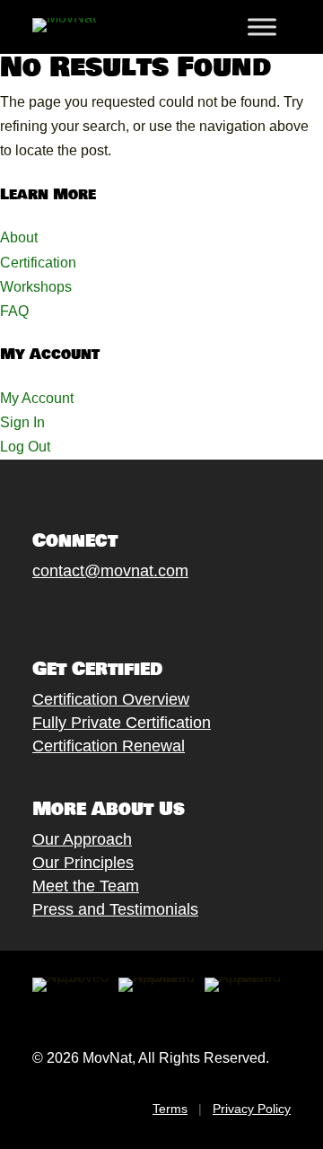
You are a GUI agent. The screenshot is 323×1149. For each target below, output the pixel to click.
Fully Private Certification (121, 723)
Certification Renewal (108, 746)
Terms (170, 1108)
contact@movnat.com (110, 571)
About (19, 237)
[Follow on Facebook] (24, 612)
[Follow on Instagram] (96, 612)
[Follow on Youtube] (132, 612)
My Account (37, 398)
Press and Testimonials (115, 909)
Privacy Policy (252, 1108)
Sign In (22, 422)
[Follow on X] (60, 612)
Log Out (25, 446)
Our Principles (83, 863)
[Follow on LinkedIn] (167, 612)
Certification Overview (110, 699)
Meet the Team (85, 886)
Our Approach (82, 839)
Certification (38, 262)
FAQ (14, 311)
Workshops (36, 286)
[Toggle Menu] (262, 27)
